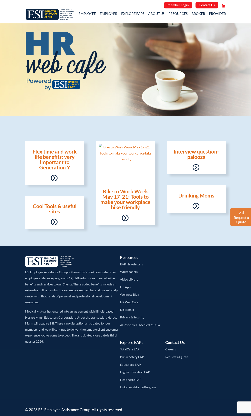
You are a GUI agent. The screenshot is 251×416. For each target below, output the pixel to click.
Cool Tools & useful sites (54, 209)
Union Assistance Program (138, 387)
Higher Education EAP (135, 372)
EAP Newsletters (131, 264)
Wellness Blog (129, 294)
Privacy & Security (132, 317)
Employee (87, 14)
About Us (156, 14)
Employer (108, 14)
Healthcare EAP (130, 379)
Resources (178, 14)
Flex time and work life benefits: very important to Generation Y (55, 159)
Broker (198, 14)
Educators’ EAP (130, 364)
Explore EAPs (132, 14)
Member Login (178, 5)
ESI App (125, 287)
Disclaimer (127, 309)
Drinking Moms (196, 195)
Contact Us (207, 5)
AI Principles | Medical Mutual (140, 325)
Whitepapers (129, 271)
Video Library (129, 279)
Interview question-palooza (196, 154)
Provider (217, 14)
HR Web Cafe (129, 302)
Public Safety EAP (132, 357)
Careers (170, 349)
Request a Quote (176, 357)
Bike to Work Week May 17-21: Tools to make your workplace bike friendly (125, 199)
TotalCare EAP (130, 349)
